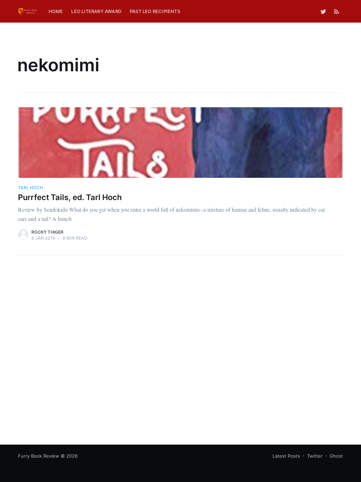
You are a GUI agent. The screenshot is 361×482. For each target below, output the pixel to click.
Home (56, 11)
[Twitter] (323, 11)
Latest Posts (286, 456)
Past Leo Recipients (155, 11)
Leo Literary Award (96, 11)
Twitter (315, 456)
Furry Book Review (38, 456)
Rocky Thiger (47, 232)
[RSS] (336, 11)
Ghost (336, 456)
